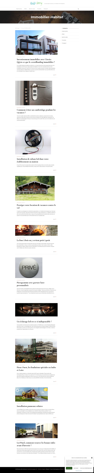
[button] (91, 457)
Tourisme (39, 8)
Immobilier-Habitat (21, 107)
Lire (54, 74)
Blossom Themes (64, 469)
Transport (46, 8)
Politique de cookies (79, 470)
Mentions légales (41, 469)
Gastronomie (19, 8)
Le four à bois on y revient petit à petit (33, 240)
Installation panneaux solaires (30, 406)
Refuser (76, 468)
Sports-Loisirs (32, 8)
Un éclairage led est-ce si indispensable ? (34, 321)
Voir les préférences (86, 468)
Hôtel (25, 8)
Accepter (69, 468)
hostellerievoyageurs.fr (32, 469)
